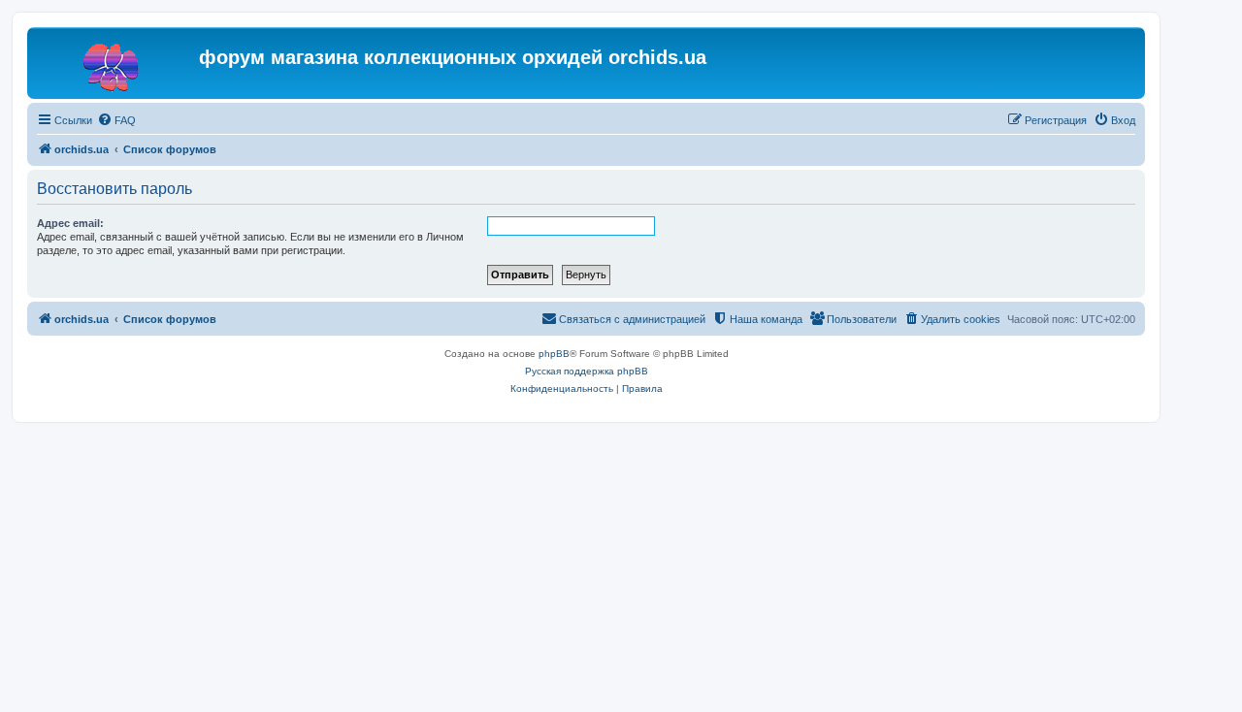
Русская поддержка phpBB (586, 371)
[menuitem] (116, 120)
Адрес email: (70, 223)
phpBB (554, 353)
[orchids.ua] (115, 63)
